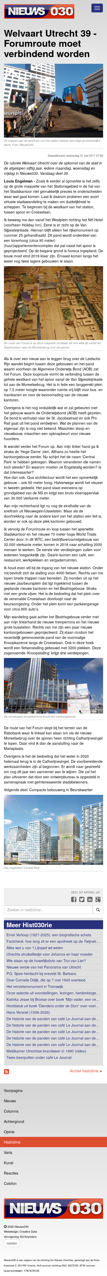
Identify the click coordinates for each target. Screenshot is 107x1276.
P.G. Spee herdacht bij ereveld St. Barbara (41, 973)
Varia (8, 1152)
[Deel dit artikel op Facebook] (73, 900)
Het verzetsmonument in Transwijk (34, 986)
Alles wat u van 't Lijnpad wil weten (34, 947)
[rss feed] (6, 1071)
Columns (11, 1111)
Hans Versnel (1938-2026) (28, 1012)
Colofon (10, 1183)
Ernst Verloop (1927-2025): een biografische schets (48, 934)
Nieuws (10, 1100)
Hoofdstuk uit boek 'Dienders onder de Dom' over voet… (52, 1005)
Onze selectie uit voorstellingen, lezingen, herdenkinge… (53, 992)
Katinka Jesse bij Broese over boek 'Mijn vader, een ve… (53, 999)
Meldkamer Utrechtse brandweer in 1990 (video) (46, 1050)
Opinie (9, 1131)
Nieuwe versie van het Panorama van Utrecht (43, 967)
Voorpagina (13, 1090)
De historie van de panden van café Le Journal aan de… (52, 1018)
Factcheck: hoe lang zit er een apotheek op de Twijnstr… (53, 941)
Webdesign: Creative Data (20, 1231)
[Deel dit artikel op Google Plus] (97, 900)
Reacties (11, 1173)
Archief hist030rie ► (86, 1070)
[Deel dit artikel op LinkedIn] (89, 900)
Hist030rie (12, 1142)
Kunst (8, 1162)
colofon (12, 1243)
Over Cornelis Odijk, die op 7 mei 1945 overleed (45, 979)
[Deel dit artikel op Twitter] (81, 900)
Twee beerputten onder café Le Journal (38, 1057)
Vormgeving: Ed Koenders (20, 1236)
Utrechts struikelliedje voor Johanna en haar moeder (49, 954)
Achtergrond (14, 1121)
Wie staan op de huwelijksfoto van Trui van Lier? (46, 960)
